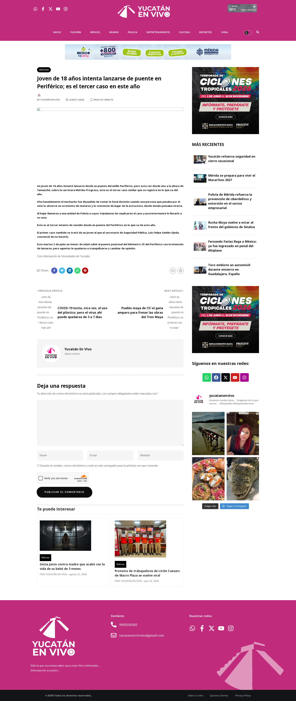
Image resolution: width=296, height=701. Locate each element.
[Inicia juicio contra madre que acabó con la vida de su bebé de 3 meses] (65, 536)
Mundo (114, 32)
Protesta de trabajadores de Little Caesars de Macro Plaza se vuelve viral (147, 573)
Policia (132, 32)
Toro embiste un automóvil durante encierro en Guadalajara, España (229, 269)
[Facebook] (216, 377)
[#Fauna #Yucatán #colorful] (243, 478)
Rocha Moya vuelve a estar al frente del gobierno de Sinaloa (231, 224)
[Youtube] (58, 9)
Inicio (57, 32)
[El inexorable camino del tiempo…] (208, 433)
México (95, 32)
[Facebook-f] (43, 9)
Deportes (205, 32)
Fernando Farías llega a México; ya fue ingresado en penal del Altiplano (232, 245)
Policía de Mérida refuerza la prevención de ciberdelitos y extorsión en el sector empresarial (230, 201)
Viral (224, 32)
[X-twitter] (50, 9)
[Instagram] (66, 9)
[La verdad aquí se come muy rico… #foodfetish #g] (208, 478)
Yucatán (75, 32)
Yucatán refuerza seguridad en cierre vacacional (231, 158)
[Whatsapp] (35, 9)
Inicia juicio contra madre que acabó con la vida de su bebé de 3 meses (72, 566)
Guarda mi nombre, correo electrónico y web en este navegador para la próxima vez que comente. (99, 465)
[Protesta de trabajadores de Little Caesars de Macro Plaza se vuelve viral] (140, 539)
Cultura (184, 32)
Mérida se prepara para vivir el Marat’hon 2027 (231, 177)
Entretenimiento (158, 32)
